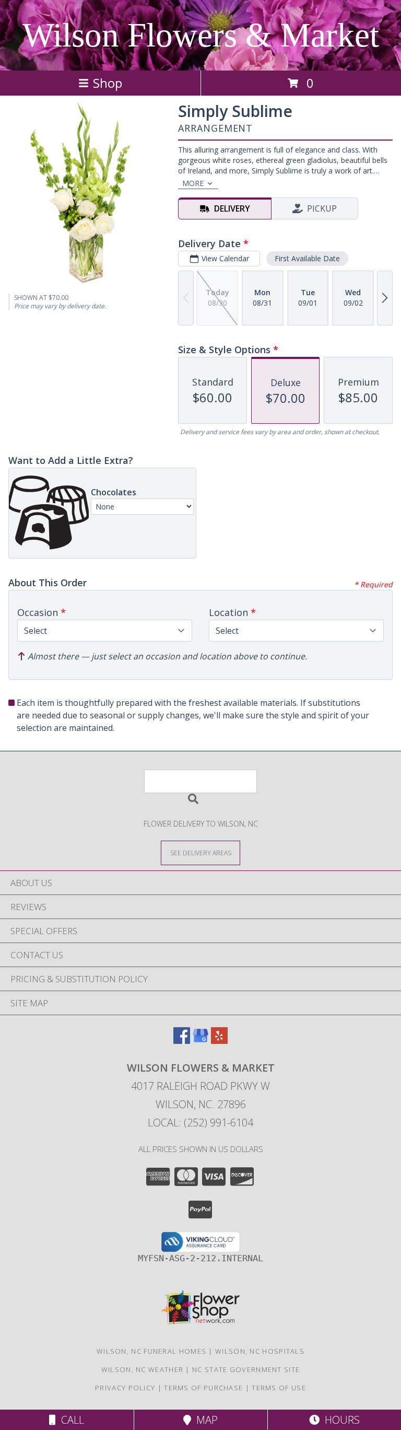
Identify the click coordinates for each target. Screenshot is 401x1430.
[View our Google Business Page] (200, 1040)
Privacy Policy (125, 1387)
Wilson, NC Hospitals (259, 1351)
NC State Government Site (246, 1369)
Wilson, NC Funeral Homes (151, 1351)
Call (70, 1420)
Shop (107, 82)
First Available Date (307, 258)
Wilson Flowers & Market (200, 35)
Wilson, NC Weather (142, 1369)
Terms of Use (279, 1387)
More (193, 183)
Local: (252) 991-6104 (200, 1122)
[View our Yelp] (219, 1040)
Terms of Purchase (203, 1387)
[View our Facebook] (181, 1040)
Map (204, 1420)
